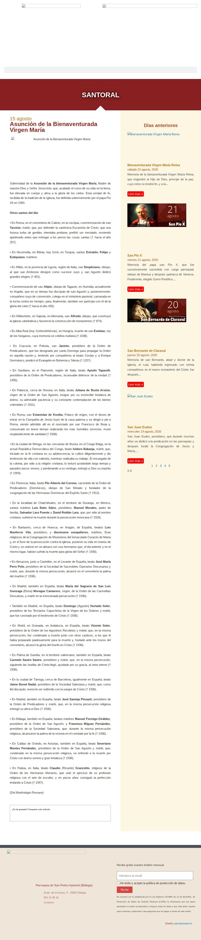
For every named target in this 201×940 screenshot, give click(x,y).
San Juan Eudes (139, 427)
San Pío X (134, 255)
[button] (100, 70)
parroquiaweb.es (183, 923)
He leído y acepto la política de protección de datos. (153, 883)
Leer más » (135, 194)
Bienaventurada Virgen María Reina (153, 165)
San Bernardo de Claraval (146, 350)
